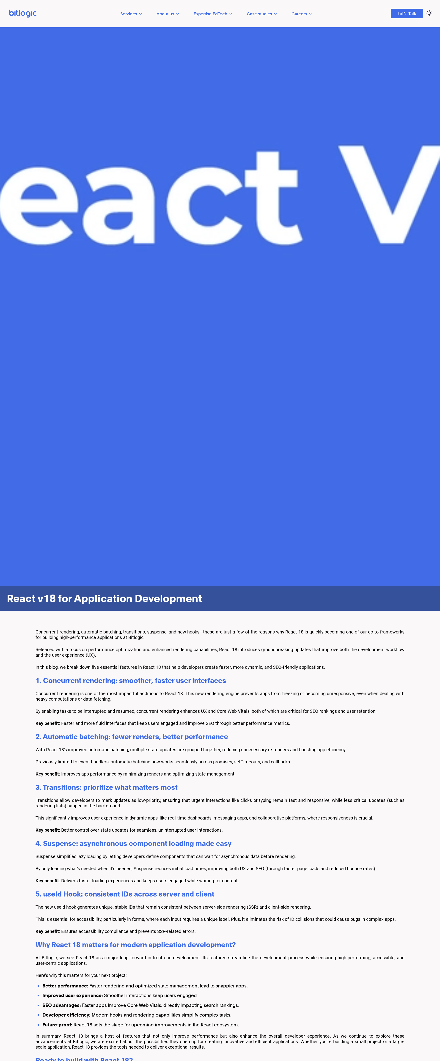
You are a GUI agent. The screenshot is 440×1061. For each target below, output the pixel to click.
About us (165, 13)
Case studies (259, 13)
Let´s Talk (407, 13)
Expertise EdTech (210, 13)
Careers (299, 13)
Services (128, 13)
